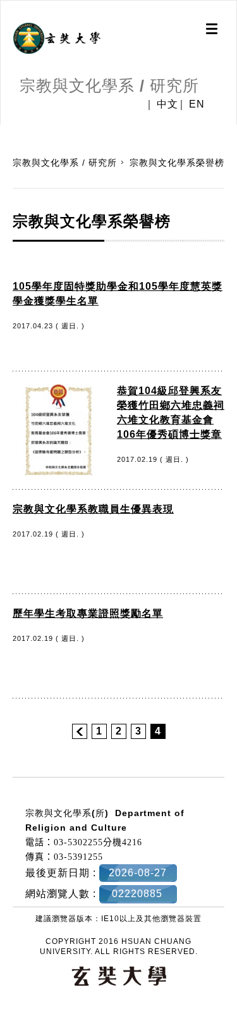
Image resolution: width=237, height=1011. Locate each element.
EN (197, 104)
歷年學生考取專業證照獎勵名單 (88, 613)
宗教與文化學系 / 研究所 (65, 163)
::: (4, 131)
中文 (167, 104)
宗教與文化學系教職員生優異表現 (93, 509)
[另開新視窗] (56, 38)
